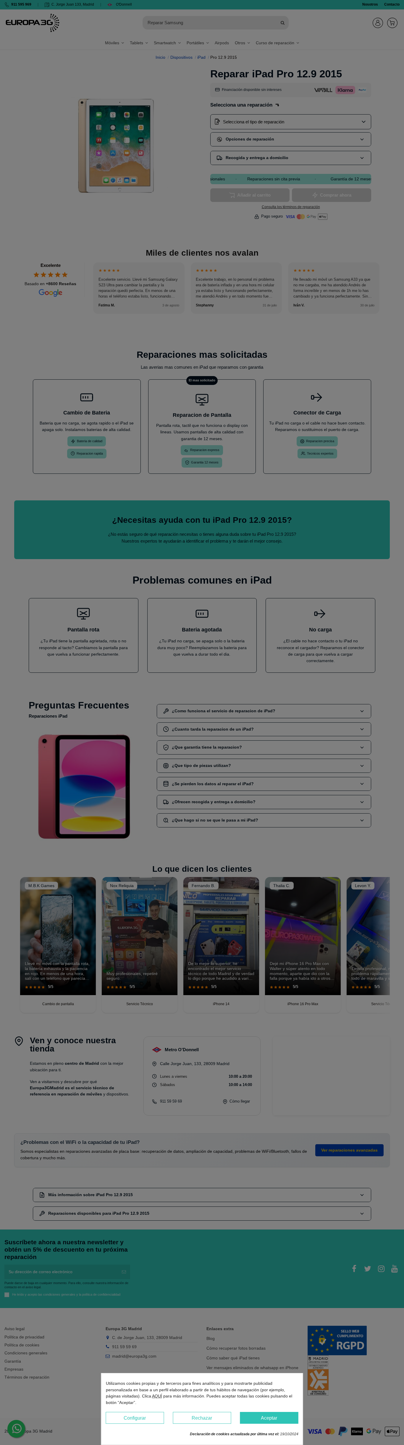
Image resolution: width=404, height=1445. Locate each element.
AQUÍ (157, 1396)
